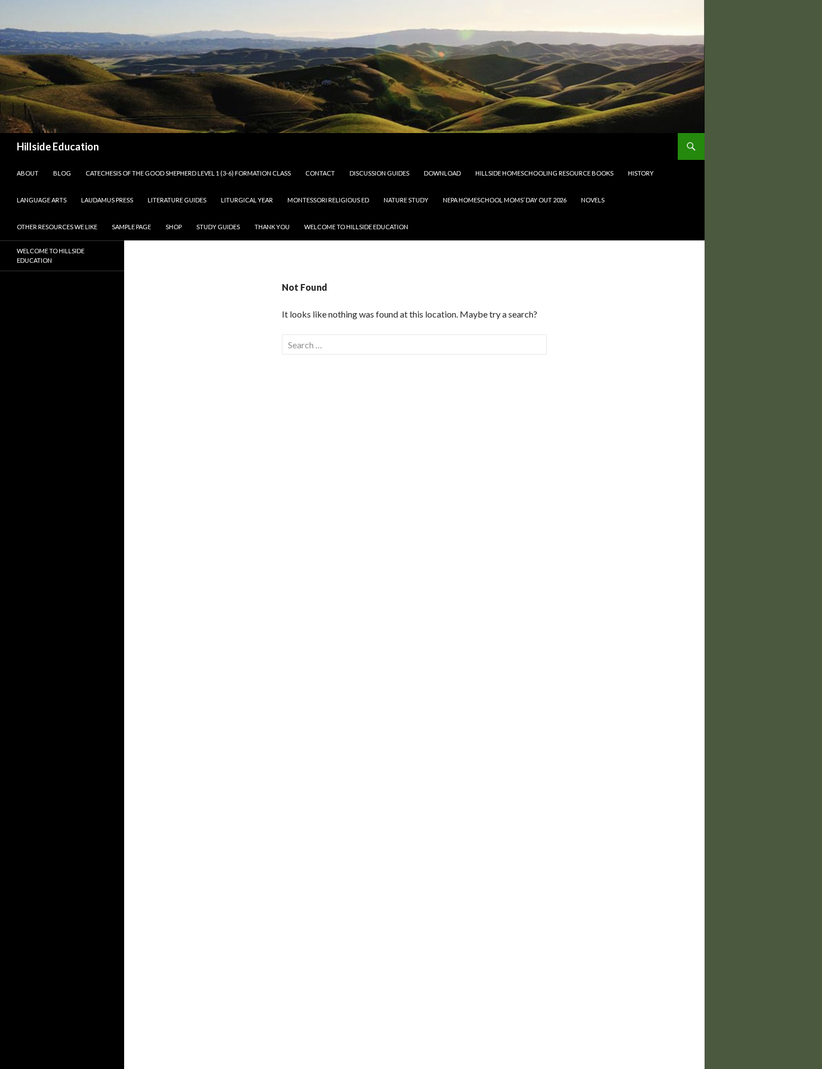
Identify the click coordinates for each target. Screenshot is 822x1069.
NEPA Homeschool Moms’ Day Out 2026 (504, 200)
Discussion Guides (379, 173)
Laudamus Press (107, 200)
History (641, 173)
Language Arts (42, 200)
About (28, 173)
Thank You (272, 226)
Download (442, 173)
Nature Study (406, 200)
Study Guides (218, 226)
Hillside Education (58, 146)
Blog (62, 173)
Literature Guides (177, 200)
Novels (592, 200)
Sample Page (131, 226)
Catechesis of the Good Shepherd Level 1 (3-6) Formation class (188, 173)
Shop (174, 226)
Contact (320, 173)
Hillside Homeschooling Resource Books (544, 173)
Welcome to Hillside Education (356, 226)
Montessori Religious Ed (328, 200)
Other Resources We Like (57, 226)
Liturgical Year (247, 200)
